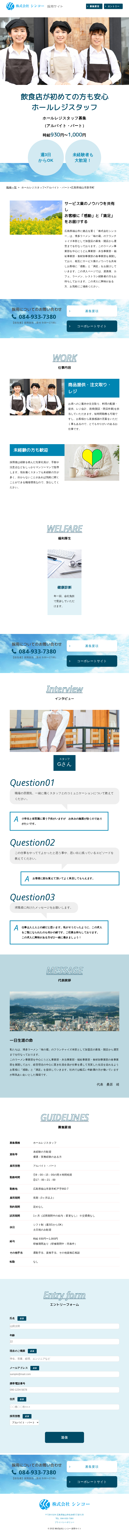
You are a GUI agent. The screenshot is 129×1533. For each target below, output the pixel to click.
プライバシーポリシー (64, 1522)
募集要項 (94, 6)
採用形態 (15, 1416)
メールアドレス (19, 1368)
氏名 (12, 1318)
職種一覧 (11, 187)
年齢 (12, 1335)
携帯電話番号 (17, 1383)
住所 (12, 1399)
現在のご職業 (17, 1351)
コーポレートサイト (92, 326)
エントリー (114, 6)
